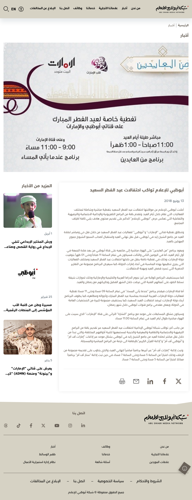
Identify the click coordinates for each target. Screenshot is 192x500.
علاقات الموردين (159, 462)
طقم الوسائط (47, 455)
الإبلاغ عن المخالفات (42, 8)
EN (13, 9)
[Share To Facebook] (164, 381)
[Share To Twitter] (178, 381)
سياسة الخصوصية (111, 481)
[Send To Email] (136, 381)
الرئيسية (183, 25)
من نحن (135, 8)
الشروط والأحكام (149, 481)
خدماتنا (90, 8)
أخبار (124, 8)
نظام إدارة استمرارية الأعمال (39, 462)
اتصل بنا (64, 8)
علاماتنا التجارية (108, 8)
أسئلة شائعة (102, 462)
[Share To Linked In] (150, 381)
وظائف (77, 8)
